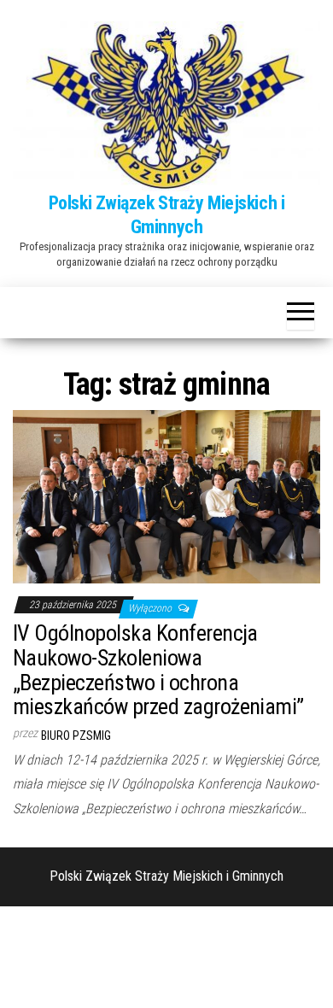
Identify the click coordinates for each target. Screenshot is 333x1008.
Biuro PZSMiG (76, 735)
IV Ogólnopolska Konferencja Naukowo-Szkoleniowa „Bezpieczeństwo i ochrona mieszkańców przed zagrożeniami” (158, 669)
